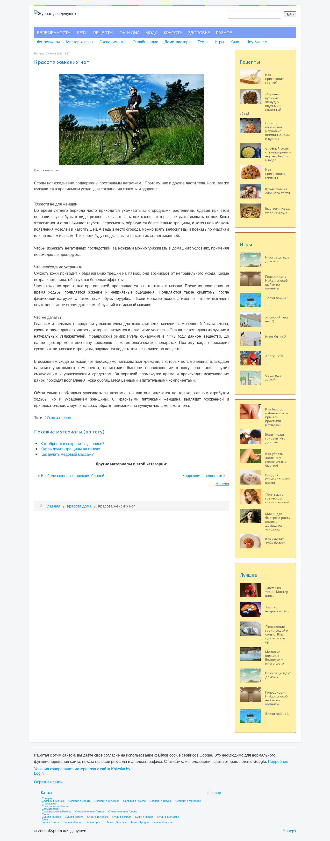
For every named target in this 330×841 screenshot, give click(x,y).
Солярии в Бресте (79, 801)
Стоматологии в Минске (56, 811)
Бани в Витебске (117, 822)
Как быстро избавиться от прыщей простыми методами (276, 416)
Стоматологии (50, 809)
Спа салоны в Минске (55, 806)
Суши (45, 814)
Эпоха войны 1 (277, 297)
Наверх (222, 483)
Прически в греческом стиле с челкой (277, 498)
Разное (224, 32)
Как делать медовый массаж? (67, 454)
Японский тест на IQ (276, 319)
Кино (234, 42)
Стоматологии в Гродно (122, 811)
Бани (45, 819)
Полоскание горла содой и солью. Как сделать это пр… (276, 634)
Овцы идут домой (274, 377)
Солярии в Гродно (161, 801)
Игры (219, 42)
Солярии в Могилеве (188, 801)
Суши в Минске (51, 816)
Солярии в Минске (53, 801)
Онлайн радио (145, 42)
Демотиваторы (178, 42)
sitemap (214, 792)
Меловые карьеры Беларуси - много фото (274, 657)
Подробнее (278, 761)
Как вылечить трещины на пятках (70, 449)
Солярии (47, 798)
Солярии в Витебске (106, 801)
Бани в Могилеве (162, 822)
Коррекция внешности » (203, 475)
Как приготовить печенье (275, 173)
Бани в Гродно (140, 822)
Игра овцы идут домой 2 (278, 259)
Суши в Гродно (144, 816)
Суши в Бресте (74, 816)
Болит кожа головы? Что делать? (275, 438)
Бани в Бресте (94, 822)
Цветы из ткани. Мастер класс (276, 591)
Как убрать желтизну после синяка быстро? (276, 459)
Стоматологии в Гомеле (89, 811)
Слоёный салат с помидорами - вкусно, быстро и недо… (278, 153)
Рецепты (103, 32)
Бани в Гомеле (51, 822)
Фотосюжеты (48, 42)
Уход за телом (59, 417)
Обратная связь (48, 782)
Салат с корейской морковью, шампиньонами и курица (277, 130)
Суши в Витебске (97, 816)
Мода (151, 32)
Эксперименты (113, 42)
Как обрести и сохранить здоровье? (72, 443)
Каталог (48, 792)
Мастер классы (79, 42)
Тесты (203, 42)
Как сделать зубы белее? (275, 540)
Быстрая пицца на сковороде (277, 210)
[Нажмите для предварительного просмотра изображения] (131, 119)
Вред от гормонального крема (277, 478)
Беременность (53, 32)
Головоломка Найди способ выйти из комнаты (276, 282)
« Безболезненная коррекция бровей (71, 475)
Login (39, 773)
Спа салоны (49, 803)
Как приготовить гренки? (275, 78)
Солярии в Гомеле (134, 801)
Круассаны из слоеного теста (277, 190)
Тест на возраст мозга (277, 609)
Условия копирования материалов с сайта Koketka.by (82, 769)
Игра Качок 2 (275, 336)
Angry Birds (274, 355)
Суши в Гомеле (121, 816)
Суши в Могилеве (168, 816)
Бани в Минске (73, 822)
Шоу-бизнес (256, 42)
